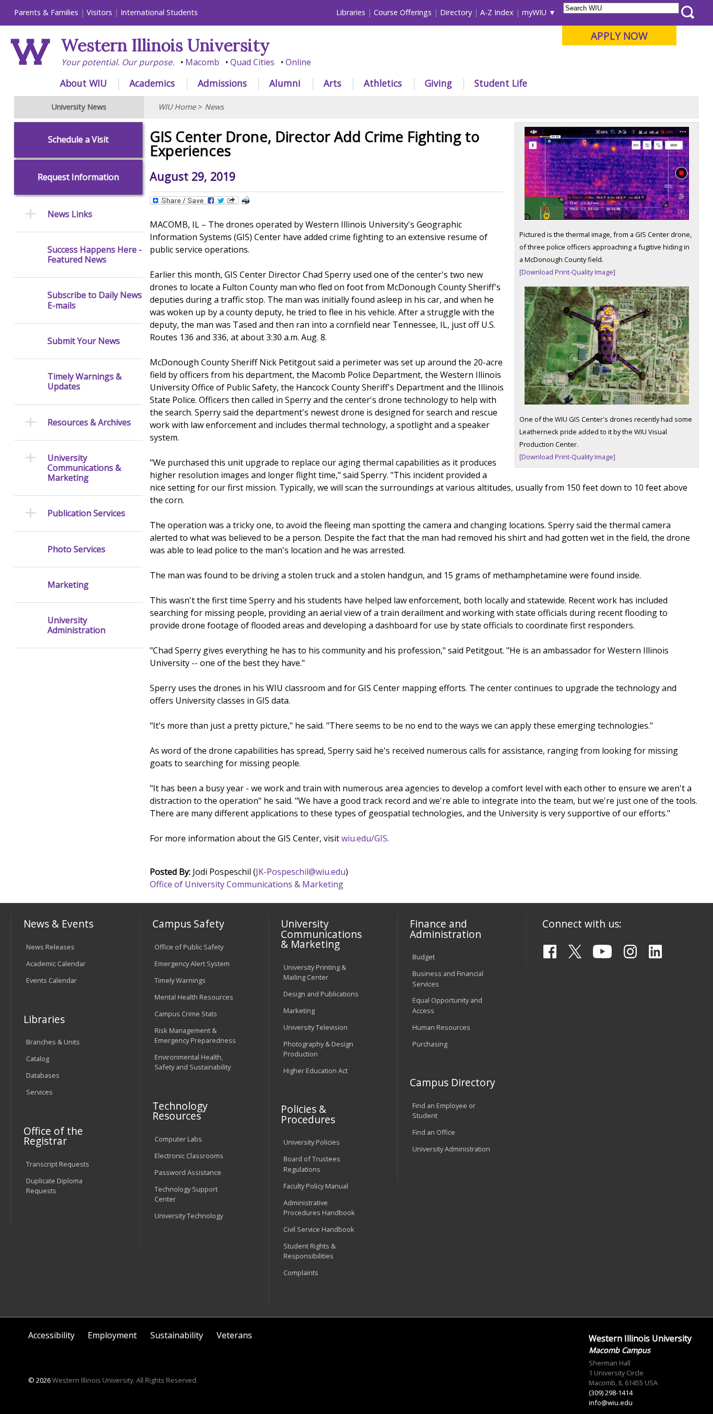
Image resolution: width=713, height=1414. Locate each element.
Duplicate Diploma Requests (54, 1185)
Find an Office (433, 1132)
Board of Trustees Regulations (311, 1163)
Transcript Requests (57, 1164)
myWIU (534, 12)
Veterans (234, 1335)
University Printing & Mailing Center (314, 972)
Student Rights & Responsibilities (309, 1251)
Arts (332, 83)
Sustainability (176, 1335)
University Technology (189, 1215)
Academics (152, 83)
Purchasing (429, 1044)
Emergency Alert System (192, 963)
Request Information (78, 177)
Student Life (500, 83)
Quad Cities (252, 62)
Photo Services (76, 549)
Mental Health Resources (194, 997)
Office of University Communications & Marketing (246, 884)
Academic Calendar (56, 963)
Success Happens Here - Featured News (94, 255)
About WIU (83, 83)
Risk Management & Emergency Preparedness (195, 1035)
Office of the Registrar (53, 1136)
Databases (43, 1075)
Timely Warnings (180, 980)
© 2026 (39, 1380)
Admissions (222, 83)
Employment (112, 1335)
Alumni (285, 83)
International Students (159, 12)
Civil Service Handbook (318, 1229)
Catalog (37, 1058)
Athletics (383, 83)
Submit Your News (83, 341)
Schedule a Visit (78, 140)
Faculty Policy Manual (315, 1186)
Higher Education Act (315, 1070)
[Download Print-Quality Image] (567, 272)
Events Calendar (51, 980)
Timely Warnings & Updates (84, 381)
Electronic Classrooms (189, 1155)
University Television (315, 1027)
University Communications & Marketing (84, 468)
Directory (456, 12)
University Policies (311, 1142)
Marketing (68, 585)
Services (39, 1092)
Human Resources (441, 1027)
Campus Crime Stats (186, 1013)
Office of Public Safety (189, 947)
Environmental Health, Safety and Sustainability (193, 1062)
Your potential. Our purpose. (117, 62)
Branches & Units (53, 1042)
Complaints (300, 1272)
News (214, 107)
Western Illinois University (165, 45)
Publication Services (86, 513)
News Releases (50, 947)
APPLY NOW (619, 36)
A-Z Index (497, 12)
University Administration (76, 625)
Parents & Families (46, 12)
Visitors (99, 12)
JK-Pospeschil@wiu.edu (301, 871)
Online (298, 62)
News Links (69, 214)
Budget (423, 956)
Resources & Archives (89, 422)
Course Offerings (403, 12)
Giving (438, 83)
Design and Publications (321, 994)
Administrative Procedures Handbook (319, 1207)
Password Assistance (188, 1172)
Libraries (350, 12)
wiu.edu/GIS (364, 838)
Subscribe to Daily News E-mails (94, 300)
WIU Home (177, 107)
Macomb (202, 62)
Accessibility (51, 1335)
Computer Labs (178, 1139)
